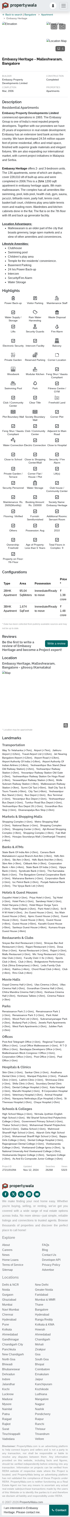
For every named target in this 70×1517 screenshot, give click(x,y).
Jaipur (39, 1379)
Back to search (13, 14)
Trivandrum (42, 1433)
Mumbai (7, 1304)
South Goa (42, 1359)
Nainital (7, 1409)
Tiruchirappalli (11, 1433)
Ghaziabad (9, 1299)
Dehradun (8, 1374)
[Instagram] (29, 1194)
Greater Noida (44, 1289)
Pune (5, 1324)
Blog (45, 1249)
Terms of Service (12, 1264)
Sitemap (7, 1269)
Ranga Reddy (44, 1319)
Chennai (7, 1314)
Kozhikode (42, 1389)
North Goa (8, 1359)
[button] (53, 5)
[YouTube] (37, 1194)
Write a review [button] (56, 643)
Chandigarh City (12, 1344)
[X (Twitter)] (13, 1194)
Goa (37, 1354)
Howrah (40, 1329)
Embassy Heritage (14, 168)
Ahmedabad (10, 1334)
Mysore (6, 1404)
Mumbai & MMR (45, 1299)
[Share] (62, 26)
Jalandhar (8, 1384)
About (6, 1244)
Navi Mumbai (10, 1309)
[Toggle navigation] (63, 5)
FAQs (45, 1244)
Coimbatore (42, 1369)
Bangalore (30, 14)
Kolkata (7, 1329)
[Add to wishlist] (54, 26)
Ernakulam (42, 1374)
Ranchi (39, 1424)
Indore (6, 1379)
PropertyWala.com (31, 1502)
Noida (6, 1289)
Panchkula (9, 1349)
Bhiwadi (7, 1364)
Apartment (47, 14)
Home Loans (10, 1259)
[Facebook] (5, 1194)
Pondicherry (42, 1414)
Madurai (7, 1399)
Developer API (51, 1259)
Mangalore (42, 1399)
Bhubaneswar (11, 1369)
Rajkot (6, 1424)
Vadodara (8, 1438)
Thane (39, 1304)
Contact (60, 1510)
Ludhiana (41, 1394)
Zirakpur (40, 1349)
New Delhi (41, 1284)
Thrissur (40, 1428)
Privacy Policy (51, 1264)
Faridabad (41, 1294)
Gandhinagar (10, 1339)
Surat (5, 1428)
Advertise (48, 1269)
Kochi (6, 1389)
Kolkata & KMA (44, 1324)
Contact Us (49, 1254)
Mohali (39, 1344)
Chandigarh (42, 1339)
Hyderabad (42, 1314)
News (6, 1254)
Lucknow (8, 1394)
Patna (6, 1414)
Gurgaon (7, 1294)
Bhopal (39, 1364)
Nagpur (40, 1404)
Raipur (39, 1419)
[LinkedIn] (21, 1194)
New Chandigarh (13, 1354)
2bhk (41, 181)
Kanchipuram (43, 1384)
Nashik (39, 1409)
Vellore (39, 1438)
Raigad (6, 1419)
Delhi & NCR (10, 1284)
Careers (7, 1249)
